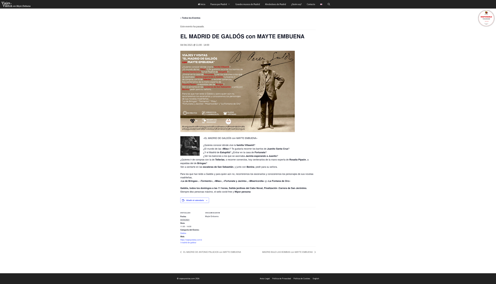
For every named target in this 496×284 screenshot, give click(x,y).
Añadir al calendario (195, 200)
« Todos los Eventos (190, 17)
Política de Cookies (301, 278)
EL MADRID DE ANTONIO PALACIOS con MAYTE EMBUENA (212, 251)
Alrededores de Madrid (275, 4)
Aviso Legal (265, 278)
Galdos (183, 233)
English (316, 278)
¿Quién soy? (296, 4)
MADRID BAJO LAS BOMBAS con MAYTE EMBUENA (287, 251)
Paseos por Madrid (218, 4)
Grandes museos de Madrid (247, 4)
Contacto (311, 4)
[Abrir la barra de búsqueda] (329, 4)
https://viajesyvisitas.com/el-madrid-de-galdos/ (191, 241)
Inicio (202, 4)
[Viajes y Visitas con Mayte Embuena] (16, 4)
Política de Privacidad (281, 278)
